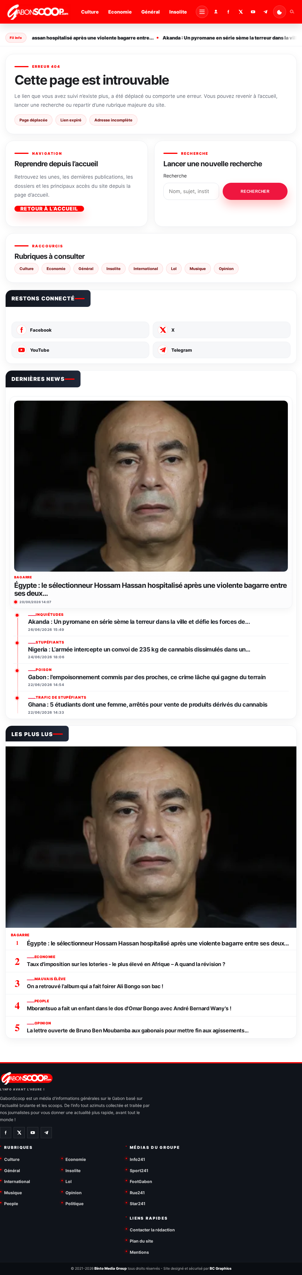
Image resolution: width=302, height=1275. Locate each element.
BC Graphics (221, 1268)
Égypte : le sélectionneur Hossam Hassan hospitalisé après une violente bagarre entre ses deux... (150, 590)
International (146, 268)
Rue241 (137, 1192)
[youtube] (253, 12)
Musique (198, 268)
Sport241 (139, 1170)
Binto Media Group (110, 1268)
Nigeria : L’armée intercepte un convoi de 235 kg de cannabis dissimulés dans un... (139, 649)
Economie (120, 12)
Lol (174, 268)
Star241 (137, 1203)
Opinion (226, 268)
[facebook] (228, 12)
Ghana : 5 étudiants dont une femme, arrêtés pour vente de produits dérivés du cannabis (147, 704)
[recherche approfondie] (292, 12)
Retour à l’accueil (49, 209)
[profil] (216, 12)
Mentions (139, 1252)
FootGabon (141, 1181)
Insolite (178, 12)
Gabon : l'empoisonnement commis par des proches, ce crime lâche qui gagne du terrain (147, 677)
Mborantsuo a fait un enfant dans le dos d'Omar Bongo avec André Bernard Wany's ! (129, 1008)
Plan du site (141, 1240)
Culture (90, 12)
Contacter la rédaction (152, 1229)
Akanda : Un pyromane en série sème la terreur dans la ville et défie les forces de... (139, 621)
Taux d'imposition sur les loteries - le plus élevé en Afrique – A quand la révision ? (126, 964)
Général (150, 12)
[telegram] (265, 12)
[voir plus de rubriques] (202, 12)
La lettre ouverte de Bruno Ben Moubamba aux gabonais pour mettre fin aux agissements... (138, 1030)
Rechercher (255, 191)
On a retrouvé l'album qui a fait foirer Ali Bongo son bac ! (95, 986)
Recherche (175, 176)
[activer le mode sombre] (279, 11)
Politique (74, 1203)
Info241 (137, 1159)
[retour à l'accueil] (38, 12)
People (11, 1203)
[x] (240, 12)
